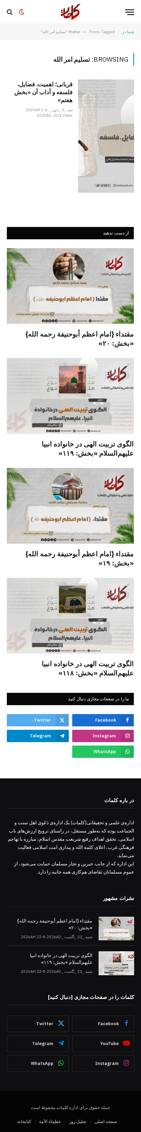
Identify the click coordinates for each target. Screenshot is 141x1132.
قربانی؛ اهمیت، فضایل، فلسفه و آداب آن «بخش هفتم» (43, 92)
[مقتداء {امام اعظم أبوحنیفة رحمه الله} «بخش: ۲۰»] (70, 286)
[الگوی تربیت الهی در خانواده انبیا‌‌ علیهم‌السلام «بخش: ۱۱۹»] (70, 396)
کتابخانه (24, 1121)
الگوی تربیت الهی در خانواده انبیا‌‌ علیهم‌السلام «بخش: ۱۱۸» (88, 668)
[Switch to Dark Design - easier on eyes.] (21, 12)
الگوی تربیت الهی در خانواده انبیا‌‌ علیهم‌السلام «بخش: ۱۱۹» (88, 448)
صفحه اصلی (105, 1121)
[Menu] (129, 12)
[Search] (10, 12)
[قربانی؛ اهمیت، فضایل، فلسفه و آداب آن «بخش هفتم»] (106, 136)
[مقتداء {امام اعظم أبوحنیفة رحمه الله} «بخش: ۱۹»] (70, 506)
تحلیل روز (78, 1121)
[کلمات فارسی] (70, 12)
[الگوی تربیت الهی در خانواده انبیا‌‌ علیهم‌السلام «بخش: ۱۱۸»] (70, 615)
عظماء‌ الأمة (50, 1121)
